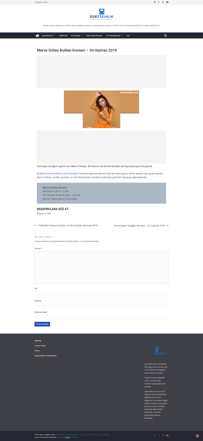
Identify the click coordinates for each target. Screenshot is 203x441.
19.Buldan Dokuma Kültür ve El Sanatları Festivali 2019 (68, 225)
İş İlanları (75, 35)
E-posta (38, 300)
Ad (36, 288)
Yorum (38, 248)
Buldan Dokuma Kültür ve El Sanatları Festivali (62, 173)
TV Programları (113, 35)
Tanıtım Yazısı (40, 346)
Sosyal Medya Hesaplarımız (46, 356)
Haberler (63, 35)
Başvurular (47, 35)
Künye (37, 350)
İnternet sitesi (41, 312)
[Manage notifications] (197, 436)
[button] (54, 35)
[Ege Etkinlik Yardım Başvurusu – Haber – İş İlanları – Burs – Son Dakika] (37, 35)
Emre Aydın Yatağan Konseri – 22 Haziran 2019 (139, 225)
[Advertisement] (101, 71)
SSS (128, 35)
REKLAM (38, 341)
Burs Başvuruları (94, 35)
